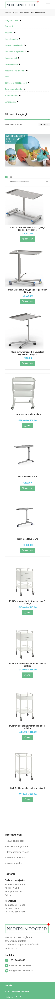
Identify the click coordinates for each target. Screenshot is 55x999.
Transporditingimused (18, 852)
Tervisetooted (11, 95)
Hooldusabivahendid (14, 45)
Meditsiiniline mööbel (14, 71)
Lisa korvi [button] (28, 239)
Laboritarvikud (11, 64)
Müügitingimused (16, 840)
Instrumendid (11, 58)
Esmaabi (9, 26)
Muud (7, 76)
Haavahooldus (11, 39)
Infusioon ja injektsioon (15, 52)
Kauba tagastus (15, 863)
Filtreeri (44, 125)
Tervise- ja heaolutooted (16, 83)
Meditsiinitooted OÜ (21, 991)
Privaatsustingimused (18, 846)
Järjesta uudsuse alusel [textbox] (19, 182)
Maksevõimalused (16, 857)
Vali (29, 426)
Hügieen (8, 32)
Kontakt (8, 985)
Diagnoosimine (11, 20)
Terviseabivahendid (13, 89)
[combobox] (28, 182)
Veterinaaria (10, 102)
